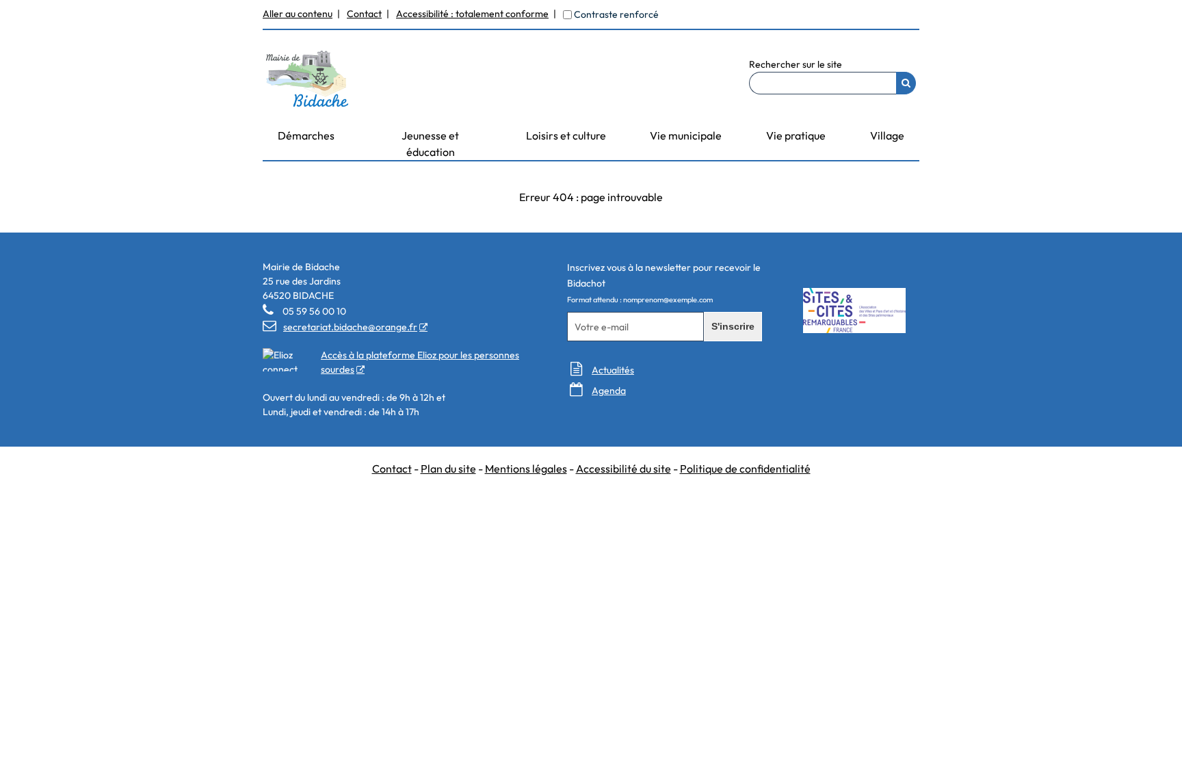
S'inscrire (732, 326)
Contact (364, 14)
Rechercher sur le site (795, 64)
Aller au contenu (297, 14)
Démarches (306, 135)
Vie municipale (686, 135)
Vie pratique (796, 135)
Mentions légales (526, 468)
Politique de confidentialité (745, 468)
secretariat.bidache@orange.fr (340, 327)
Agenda (609, 390)
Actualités (613, 370)
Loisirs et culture (566, 135)
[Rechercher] (906, 83)
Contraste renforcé (616, 14)
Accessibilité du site (623, 468)
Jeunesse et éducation (430, 144)
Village (887, 135)
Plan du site (448, 468)
